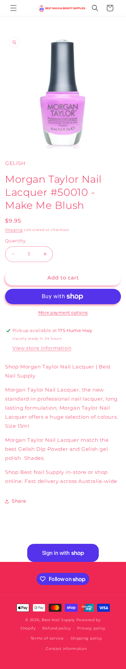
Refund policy (56, 628)
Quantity (15, 240)
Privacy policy (91, 628)
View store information (41, 348)
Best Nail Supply (58, 619)
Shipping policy (86, 638)
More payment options (63, 312)
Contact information (66, 648)
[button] (13, 8)
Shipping (14, 230)
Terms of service (47, 638)
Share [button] (19, 501)
